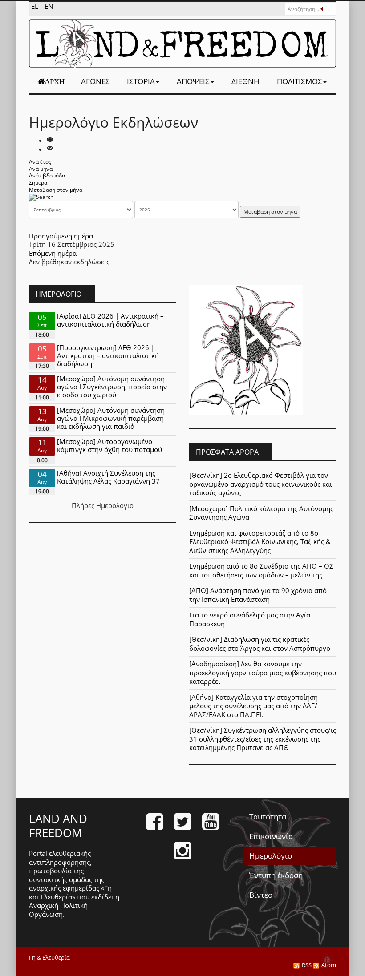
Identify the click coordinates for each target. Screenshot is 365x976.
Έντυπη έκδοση (276, 875)
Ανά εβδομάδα (47, 175)
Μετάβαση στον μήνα (55, 190)
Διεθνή (245, 81)
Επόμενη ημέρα (53, 253)
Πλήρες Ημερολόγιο (103, 505)
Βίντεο (260, 895)
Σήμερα (38, 182)
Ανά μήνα (41, 169)
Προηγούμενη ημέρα (61, 235)
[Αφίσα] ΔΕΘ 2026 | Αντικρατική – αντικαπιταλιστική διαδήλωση (110, 319)
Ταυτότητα (267, 816)
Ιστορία (141, 81)
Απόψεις (193, 81)
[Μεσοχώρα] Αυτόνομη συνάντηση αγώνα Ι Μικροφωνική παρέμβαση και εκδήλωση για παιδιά (111, 418)
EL (35, 6)
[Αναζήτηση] (41, 196)
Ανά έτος (40, 161)
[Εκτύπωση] (50, 140)
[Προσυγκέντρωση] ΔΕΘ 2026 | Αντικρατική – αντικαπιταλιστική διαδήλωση (108, 355)
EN (49, 6)
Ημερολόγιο (270, 856)
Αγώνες (95, 81)
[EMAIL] (50, 149)
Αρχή (55, 81)
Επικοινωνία (271, 836)
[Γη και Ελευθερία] (182, 43)
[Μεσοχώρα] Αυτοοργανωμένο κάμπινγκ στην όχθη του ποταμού (109, 445)
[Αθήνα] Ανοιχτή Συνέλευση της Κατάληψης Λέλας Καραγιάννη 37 (108, 476)
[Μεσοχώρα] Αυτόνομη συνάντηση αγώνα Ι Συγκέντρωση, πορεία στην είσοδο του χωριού (112, 386)
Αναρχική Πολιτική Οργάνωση (58, 910)
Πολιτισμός (299, 81)
